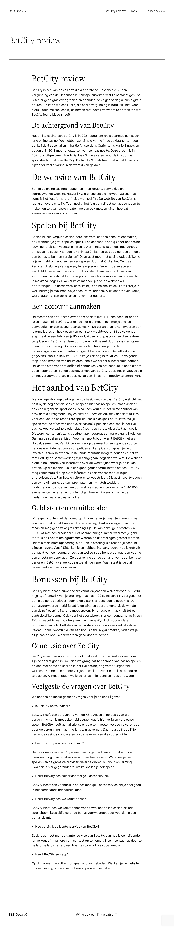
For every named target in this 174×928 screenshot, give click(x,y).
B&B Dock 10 (18, 11)
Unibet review (155, 11)
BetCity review (115, 11)
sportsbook (75, 656)
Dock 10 (135, 11)
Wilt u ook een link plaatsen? (96, 914)
